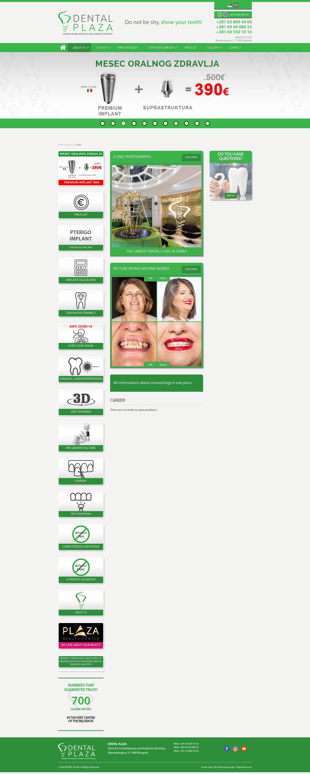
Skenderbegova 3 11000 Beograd (128, 753)
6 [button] (155, 123)
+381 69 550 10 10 (234, 32)
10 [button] (197, 123)
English (236, 5)
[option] (155, 85)
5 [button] (144, 123)
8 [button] (176, 123)
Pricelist (191, 48)
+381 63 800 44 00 (234, 22)
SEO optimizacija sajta (224, 767)
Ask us (231, 195)
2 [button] (113, 123)
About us (79, 48)
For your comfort (161, 48)
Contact (235, 48)
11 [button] (207, 123)
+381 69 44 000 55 (234, 27)
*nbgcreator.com (244, 767)
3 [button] (123, 123)
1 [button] (102, 123)
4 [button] (134, 123)
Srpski (230, 5)
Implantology (128, 48)
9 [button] (186, 123)
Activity (102, 48)
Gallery (213, 48)
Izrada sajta (207, 767)
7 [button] (165, 123)
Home (63, 47)
